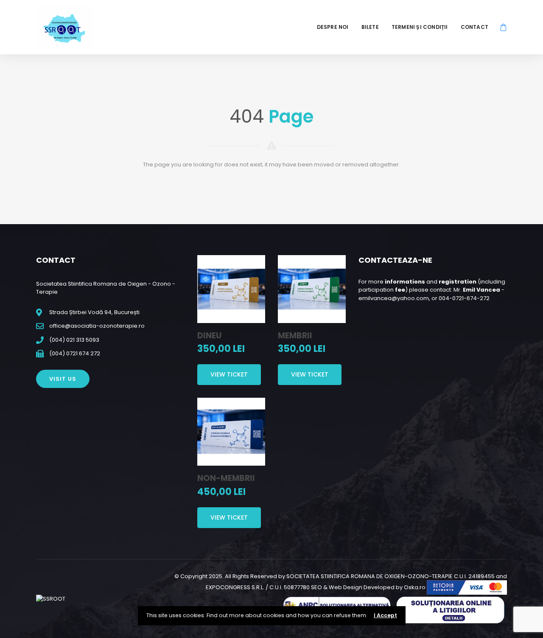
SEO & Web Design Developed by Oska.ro (368, 587)
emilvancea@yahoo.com (393, 298)
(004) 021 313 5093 (74, 340)
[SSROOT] (65, 27)
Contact (474, 27)
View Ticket (229, 374)
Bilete (370, 27)
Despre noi (333, 27)
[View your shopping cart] (503, 27)
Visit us (62, 379)
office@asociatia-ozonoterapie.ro (97, 326)
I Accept (385, 615)
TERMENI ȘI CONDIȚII (420, 27)
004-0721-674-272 (464, 298)
